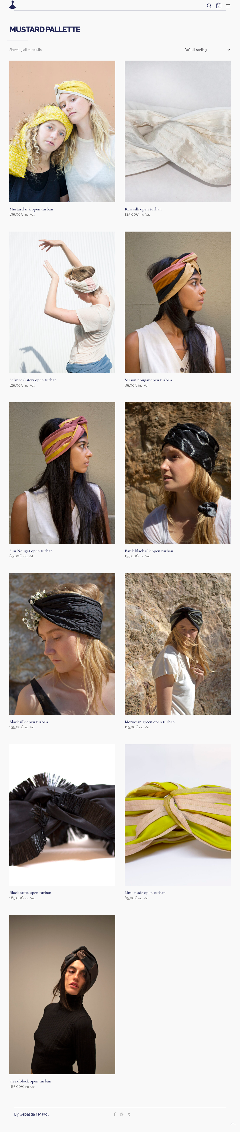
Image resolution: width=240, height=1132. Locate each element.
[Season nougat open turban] (178, 302)
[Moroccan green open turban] (178, 644)
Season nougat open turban (148, 379)
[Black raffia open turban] (62, 815)
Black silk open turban (28, 721)
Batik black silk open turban (149, 550)
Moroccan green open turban (150, 721)
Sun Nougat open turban (31, 550)
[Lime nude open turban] (178, 815)
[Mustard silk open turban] (62, 131)
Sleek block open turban (30, 1081)
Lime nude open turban (145, 892)
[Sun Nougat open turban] (62, 473)
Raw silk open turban (143, 209)
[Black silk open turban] (62, 644)
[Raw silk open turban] (178, 131)
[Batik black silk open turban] (178, 473)
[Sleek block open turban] (62, 994)
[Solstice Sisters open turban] (62, 302)
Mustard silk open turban (31, 209)
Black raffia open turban (30, 892)
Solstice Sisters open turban (33, 379)
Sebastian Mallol (34, 1114)
